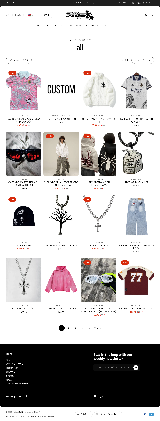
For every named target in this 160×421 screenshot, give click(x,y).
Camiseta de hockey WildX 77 (136, 308)
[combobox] (124, 3)
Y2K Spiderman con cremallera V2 (99, 184)
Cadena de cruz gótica (24, 308)
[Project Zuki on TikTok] (101, 396)
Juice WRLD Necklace (136, 182)
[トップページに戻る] (70, 40)
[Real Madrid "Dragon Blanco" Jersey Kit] (136, 90)
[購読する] (136, 367)
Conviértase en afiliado (17, 384)
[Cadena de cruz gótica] (24, 280)
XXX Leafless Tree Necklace (61, 245)
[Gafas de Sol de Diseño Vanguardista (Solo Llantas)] (98, 280)
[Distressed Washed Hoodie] (61, 280)
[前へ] (49, 3)
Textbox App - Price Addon (61, 116)
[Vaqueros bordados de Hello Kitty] (136, 217)
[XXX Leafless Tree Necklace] (61, 217)
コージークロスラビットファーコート (99, 120)
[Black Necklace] (98, 217)
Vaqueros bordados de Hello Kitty (136, 247)
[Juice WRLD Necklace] (136, 154)
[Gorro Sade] (24, 217)
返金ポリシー (10, 416)
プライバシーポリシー (16, 364)
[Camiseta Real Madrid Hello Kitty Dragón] (24, 90)
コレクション (80, 39)
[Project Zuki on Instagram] (95, 396)
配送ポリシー (12, 372)
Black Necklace (99, 245)
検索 (8, 360)
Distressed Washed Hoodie (61, 308)
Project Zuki (24, 116)
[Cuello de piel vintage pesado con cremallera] (61, 154)
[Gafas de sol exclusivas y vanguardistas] (24, 154)
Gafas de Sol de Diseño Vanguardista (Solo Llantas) (98, 310)
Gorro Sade (24, 245)
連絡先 (9, 380)
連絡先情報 (51, 416)
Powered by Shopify (32, 412)
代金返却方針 (12, 368)
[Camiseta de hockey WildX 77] (136, 280)
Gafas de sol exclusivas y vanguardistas (23, 184)
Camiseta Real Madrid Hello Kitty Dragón (24, 120)
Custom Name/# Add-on (61, 119)
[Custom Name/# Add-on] (61, 90)
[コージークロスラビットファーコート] (98, 90)
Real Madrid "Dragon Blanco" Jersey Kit (136, 120)
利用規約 (10, 376)
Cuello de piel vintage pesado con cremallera (61, 184)
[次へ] (111, 3)
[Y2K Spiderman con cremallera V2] (98, 154)
